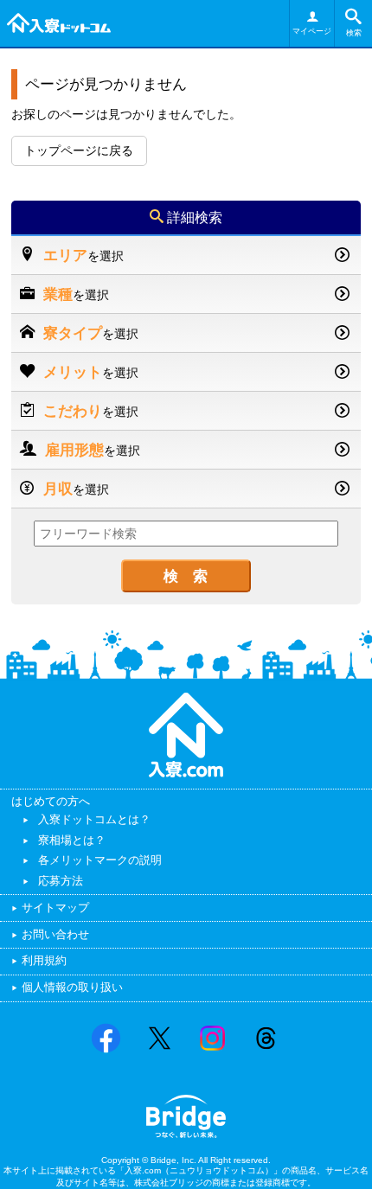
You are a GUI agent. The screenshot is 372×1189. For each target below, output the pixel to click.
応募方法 (60, 880)
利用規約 (44, 960)
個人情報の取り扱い (72, 987)
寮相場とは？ (72, 840)
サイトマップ (55, 907)
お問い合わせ (55, 934)
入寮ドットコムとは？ (94, 819)
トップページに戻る (78, 150)
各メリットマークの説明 (100, 859)
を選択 (83, 255)
